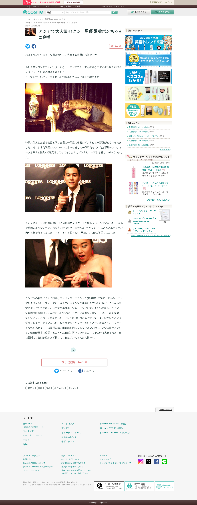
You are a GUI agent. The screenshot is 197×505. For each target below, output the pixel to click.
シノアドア (137, 211)
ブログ (54, 6)
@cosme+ (137, 218)
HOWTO (30, 388)
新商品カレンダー (70, 437)
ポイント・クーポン (32, 435)
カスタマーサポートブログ (72, 467)
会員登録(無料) (156, 2)
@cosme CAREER (115, 432)
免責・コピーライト (69, 456)
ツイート (66, 371)
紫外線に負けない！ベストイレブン (144, 136)
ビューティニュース (71, 432)
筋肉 (40, 388)
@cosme (34, 425)
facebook (156, 461)
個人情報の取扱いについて (34, 463)
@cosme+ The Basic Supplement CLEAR (144, 221)
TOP (26, 6)
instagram (140, 461)
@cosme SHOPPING (114, 423)
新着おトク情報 (73, 2)
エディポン (59, 388)
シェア (89, 371)
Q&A (61, 6)
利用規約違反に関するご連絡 (73, 463)
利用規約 (26, 459)
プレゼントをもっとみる (158, 200)
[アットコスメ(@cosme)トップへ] (33, 13)
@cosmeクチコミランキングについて (115, 463)
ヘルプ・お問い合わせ (70, 459)
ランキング (35, 6)
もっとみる (165, 149)
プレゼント (66, 428)
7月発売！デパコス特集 (139, 127)
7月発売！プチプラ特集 (139, 132)
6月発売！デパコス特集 (139, 145)
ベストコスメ (119, 6)
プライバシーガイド (31, 470)
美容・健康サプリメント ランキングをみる (150, 235)
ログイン (168, 2)
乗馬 (48, 388)
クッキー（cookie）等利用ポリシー (38, 467)
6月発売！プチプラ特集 (139, 141)
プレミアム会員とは (31, 456)
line (164, 461)
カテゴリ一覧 (107, 6)
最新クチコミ (67, 441)
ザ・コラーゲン (139, 229)
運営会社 (103, 456)
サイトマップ (105, 459)
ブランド (45, 6)
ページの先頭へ (165, 410)
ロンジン (72, 388)
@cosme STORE (112, 428)
